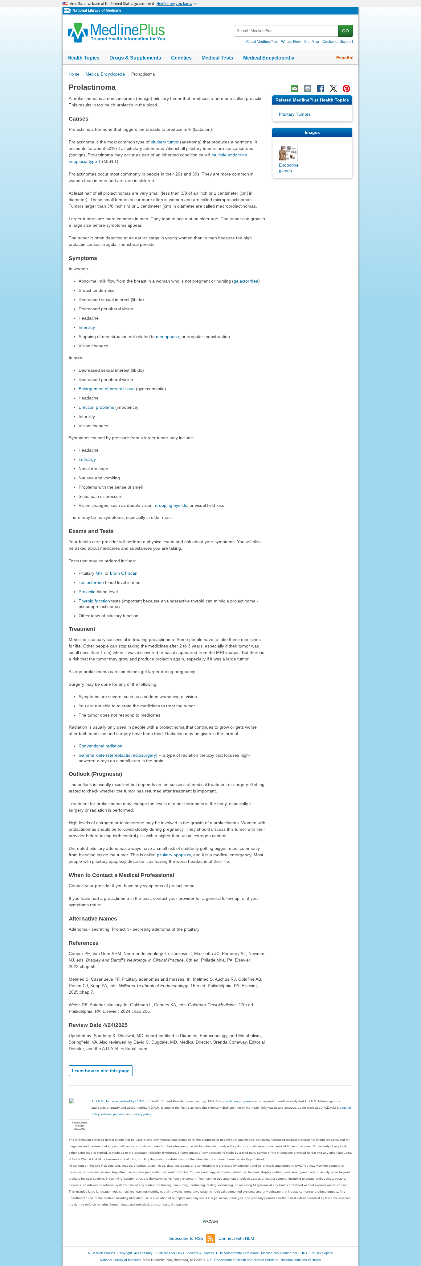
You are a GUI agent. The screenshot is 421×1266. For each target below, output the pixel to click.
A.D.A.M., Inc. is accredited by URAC (118, 1101)
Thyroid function (94, 600)
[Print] (307, 88)
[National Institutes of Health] (68, 10)
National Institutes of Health (300, 1260)
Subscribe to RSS (186, 1238)
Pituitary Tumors (295, 114)
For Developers (321, 1253)
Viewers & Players (200, 1253)
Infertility (87, 327)
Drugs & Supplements (135, 57)
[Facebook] (320, 88)
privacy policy (142, 1114)
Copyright (124, 1253)
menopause (167, 336)
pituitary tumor (165, 141)
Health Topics (83, 57)
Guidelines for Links (169, 1253)
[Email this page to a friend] (294, 88)
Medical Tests (217, 57)
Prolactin (87, 591)
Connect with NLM (236, 1238)
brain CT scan (123, 573)
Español (345, 57)
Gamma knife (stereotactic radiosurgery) (118, 755)
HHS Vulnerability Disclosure (237, 1253)
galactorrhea (246, 281)
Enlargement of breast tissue (107, 388)
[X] (333, 88)
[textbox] (286, 31)
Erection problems (96, 407)
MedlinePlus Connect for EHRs (284, 1253)
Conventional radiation (100, 745)
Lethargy (87, 459)
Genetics (181, 57)
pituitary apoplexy (174, 854)
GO (345, 30)
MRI (100, 573)
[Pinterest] (346, 88)
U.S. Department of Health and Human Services (242, 1260)
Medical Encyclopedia (268, 57)
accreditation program (235, 1101)
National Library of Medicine (96, 10)
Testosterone (91, 582)
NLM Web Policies (101, 1253)
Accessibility (143, 1253)
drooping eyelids (171, 505)
